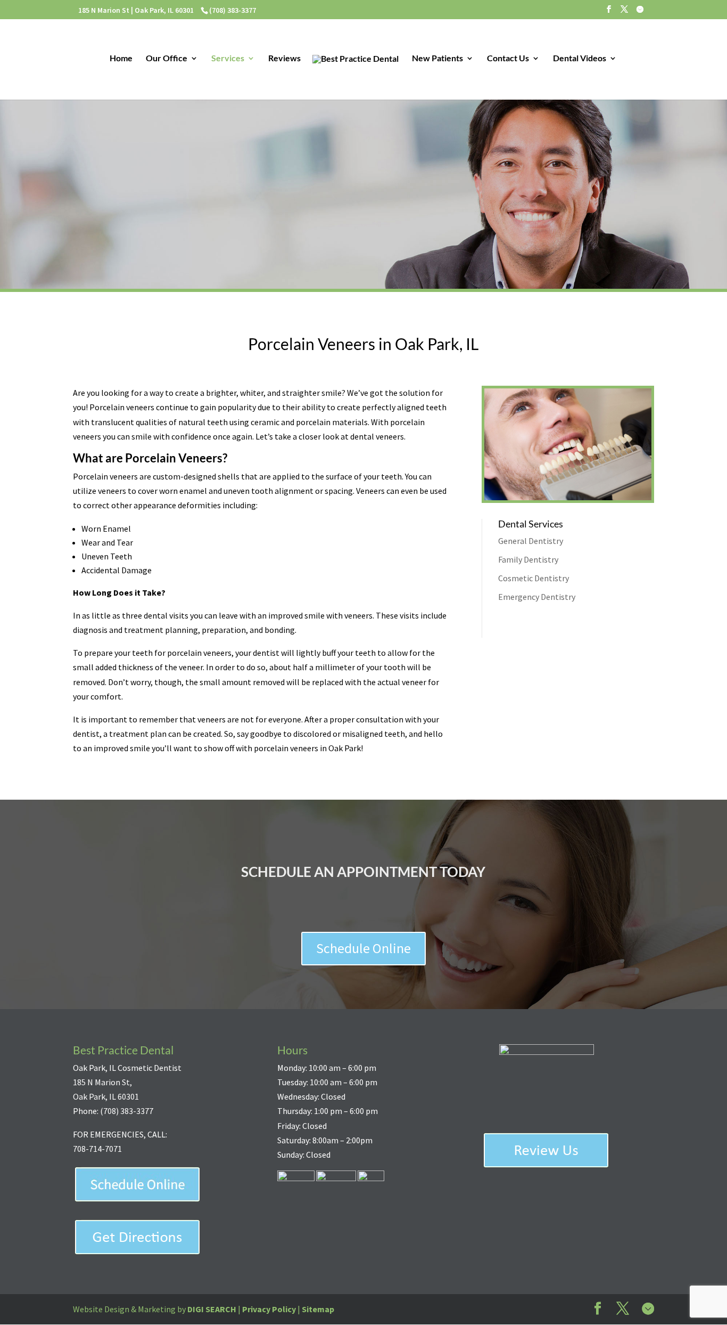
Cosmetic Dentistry (533, 578)
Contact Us (508, 58)
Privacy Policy (269, 1309)
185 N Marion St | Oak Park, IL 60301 (136, 10)
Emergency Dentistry (536, 596)
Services (227, 58)
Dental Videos (579, 58)
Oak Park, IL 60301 (106, 1096)
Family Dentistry (528, 559)
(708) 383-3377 (126, 1110)
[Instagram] (639, 12)
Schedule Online (363, 948)
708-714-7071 (97, 1148)
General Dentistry (530, 540)
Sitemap (318, 1309)
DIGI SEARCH (211, 1309)
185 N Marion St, (102, 1082)
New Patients (437, 58)
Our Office (166, 58)
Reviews (284, 58)
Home (121, 58)
